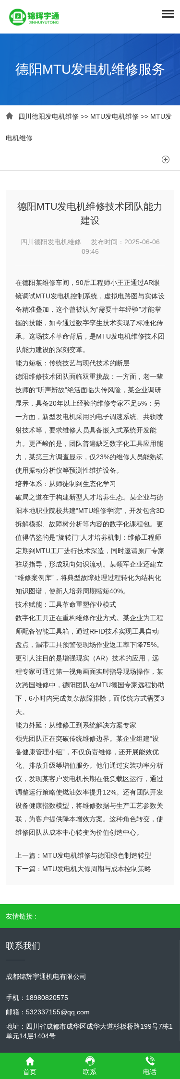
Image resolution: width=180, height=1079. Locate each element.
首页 (29, 1072)
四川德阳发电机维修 (48, 116)
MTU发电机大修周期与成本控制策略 (96, 869)
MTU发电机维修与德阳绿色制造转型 (96, 855)
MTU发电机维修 (114, 116)
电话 (149, 1072)
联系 (89, 1072)
